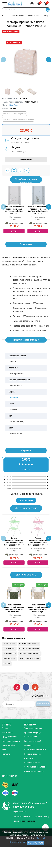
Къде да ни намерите (11, 741)
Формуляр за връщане (34, 771)
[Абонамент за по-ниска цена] (20, 170)
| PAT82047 (14, 608)
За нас (5, 728)
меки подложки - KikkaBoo (29, 659)
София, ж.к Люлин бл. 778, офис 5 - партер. (31, 817)
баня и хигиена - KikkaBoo (29, 649)
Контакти (6, 754)
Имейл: (24, 821)
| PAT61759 (38, 541)
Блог (4, 750)
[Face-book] (26, 687)
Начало (5, 16)
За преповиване (9, 654)
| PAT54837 (37, 210)
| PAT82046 (38, 608)
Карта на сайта (8, 745)
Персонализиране (17, 842)
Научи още (40, 838)
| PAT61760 (14, 541)
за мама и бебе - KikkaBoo (29, 644)
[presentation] (48, 59)
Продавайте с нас (9, 737)
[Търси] (47, 10)
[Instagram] (16, 687)
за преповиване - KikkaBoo (30, 654)
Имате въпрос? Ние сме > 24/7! (30, 803)
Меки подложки (9, 659)
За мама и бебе (18, 16)
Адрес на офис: (19, 812)
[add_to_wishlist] (7, 170)
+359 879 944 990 (23, 806)
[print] (14, 170)
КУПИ (14, 231)
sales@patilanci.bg (27, 821)
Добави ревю (26, 500)
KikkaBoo (13, 105)
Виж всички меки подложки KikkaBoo (18, 119)
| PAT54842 (14, 210)
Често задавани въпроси (35, 767)
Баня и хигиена (34, 16)
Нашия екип (7, 732)
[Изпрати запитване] (26, 170)
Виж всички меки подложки (14, 114)
